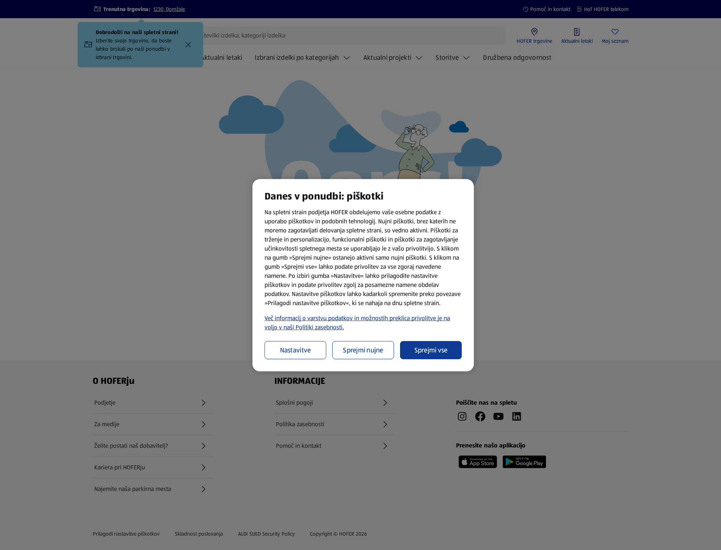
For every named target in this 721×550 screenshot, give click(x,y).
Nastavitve (295, 350)
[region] (363, 275)
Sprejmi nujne (363, 350)
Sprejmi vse (431, 350)
